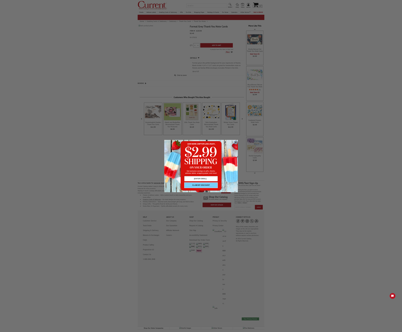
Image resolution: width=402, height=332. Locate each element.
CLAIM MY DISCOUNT (201, 185)
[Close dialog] (235, 142)
